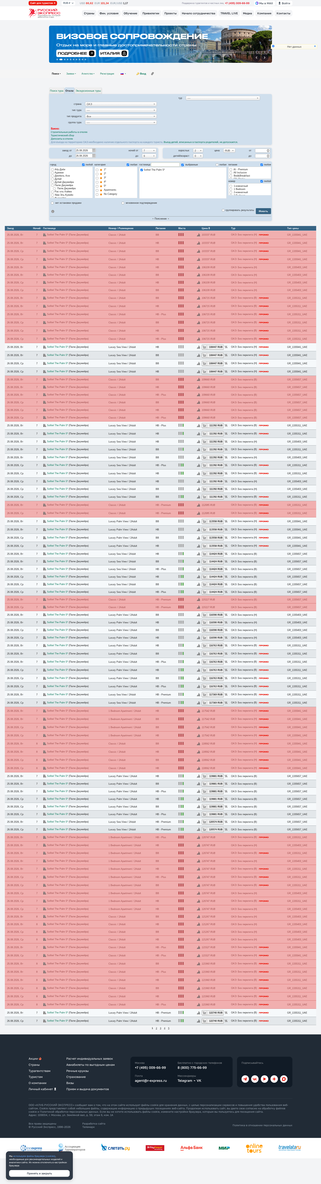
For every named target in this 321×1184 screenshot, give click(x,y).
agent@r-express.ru (151, 1080)
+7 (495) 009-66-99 (237, 3)
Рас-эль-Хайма (63, 191)
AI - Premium (240, 169)
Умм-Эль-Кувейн (64, 194)
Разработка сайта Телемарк (93, 1125)
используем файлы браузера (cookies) (34, 1156)
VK (199, 1080)
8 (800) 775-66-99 (192, 1067)
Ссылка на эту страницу (152, 73)
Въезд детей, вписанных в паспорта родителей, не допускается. (201, 142)
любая (133, 164)
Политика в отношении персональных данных (262, 1125)
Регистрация (107, 73)
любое (267, 164)
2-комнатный (240, 192)
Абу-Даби (60, 169)
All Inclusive (240, 172)
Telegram (185, 1080)
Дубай (58, 178)
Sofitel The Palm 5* (154, 169)
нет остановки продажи (67, 202)
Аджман (59, 172)
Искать (263, 211)
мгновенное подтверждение (141, 202)
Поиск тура (56, 90)
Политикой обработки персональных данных (69, 1111)
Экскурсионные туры (88, 90)
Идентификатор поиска (53, 211)
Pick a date (93, 150)
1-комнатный (240, 186)
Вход (143, 73)
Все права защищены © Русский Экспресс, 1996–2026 (49, 1125)
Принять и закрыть (39, 1173)
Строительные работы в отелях (69, 132)
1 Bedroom (239, 189)
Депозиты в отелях (62, 139)
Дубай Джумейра (64, 182)
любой (89, 164)
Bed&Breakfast (241, 175)
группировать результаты (239, 210)
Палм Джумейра (64, 185)
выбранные (191, 164)
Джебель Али (62, 175)
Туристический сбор (62, 135)
